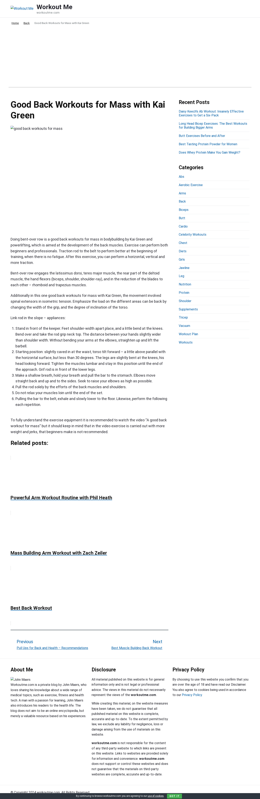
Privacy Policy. (192, 695)
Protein (184, 293)
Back (182, 201)
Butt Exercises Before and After (202, 136)
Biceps (183, 210)
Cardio (183, 226)
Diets (182, 251)
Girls (182, 259)
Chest (183, 243)
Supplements (188, 309)
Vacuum (184, 326)
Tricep (183, 317)
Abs (181, 177)
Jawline (184, 268)
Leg (181, 276)
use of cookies (156, 796)
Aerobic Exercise (191, 185)
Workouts (186, 342)
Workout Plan (188, 334)
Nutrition (185, 284)
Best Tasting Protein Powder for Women (208, 144)
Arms (182, 193)
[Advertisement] (130, 58)
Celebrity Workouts (192, 234)
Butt (182, 218)
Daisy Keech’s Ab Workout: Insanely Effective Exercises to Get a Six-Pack (211, 113)
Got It (174, 796)
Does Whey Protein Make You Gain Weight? (209, 152)
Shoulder (185, 301)
